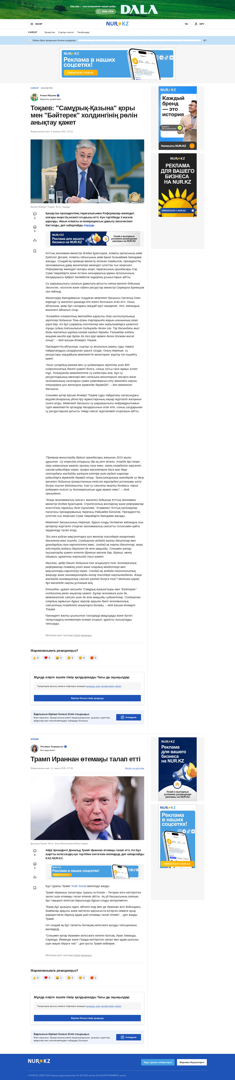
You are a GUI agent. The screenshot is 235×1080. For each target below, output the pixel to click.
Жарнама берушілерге (192, 1062)
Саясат (32, 32)
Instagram (131, 717)
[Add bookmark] (35, 251)
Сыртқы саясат (66, 32)
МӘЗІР (38, 24)
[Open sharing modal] (35, 240)
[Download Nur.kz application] (117, 9)
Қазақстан (50, 32)
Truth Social (78, 886)
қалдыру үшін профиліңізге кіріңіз (103, 686)
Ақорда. (89, 225)
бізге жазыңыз (83, 635)
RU (186, 24)
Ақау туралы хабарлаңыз (158, 1062)
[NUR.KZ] (117, 23)
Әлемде (35, 739)
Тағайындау (83, 32)
